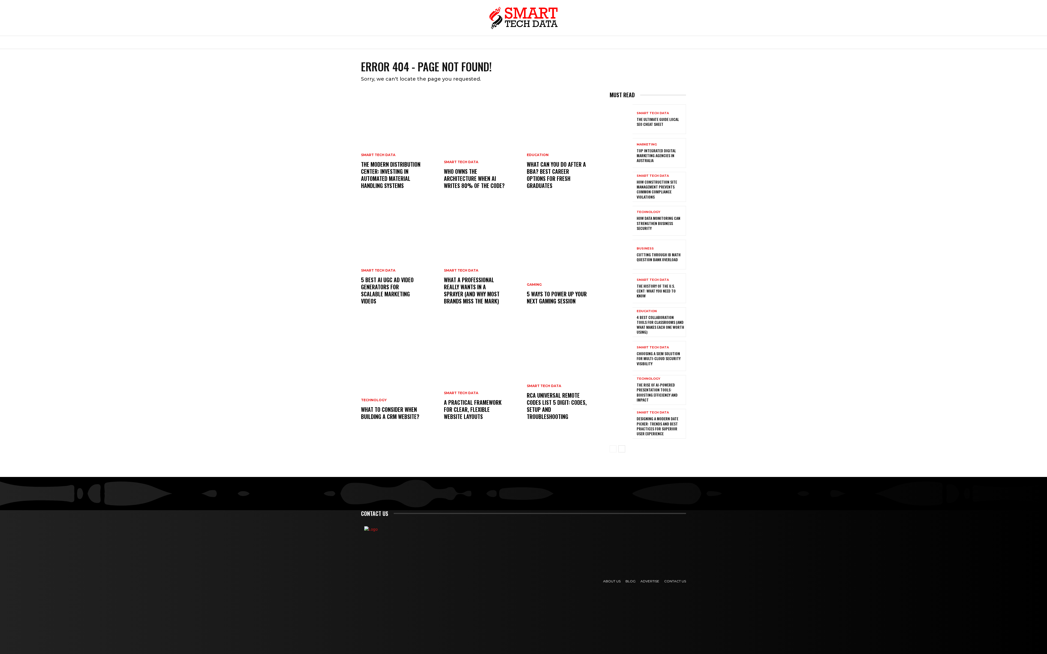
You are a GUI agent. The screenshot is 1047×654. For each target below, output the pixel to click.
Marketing (532, 42)
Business (442, 42)
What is (472, 42)
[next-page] (621, 448)
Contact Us (675, 581)
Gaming (534, 284)
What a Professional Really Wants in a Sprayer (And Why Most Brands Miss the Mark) (472, 290)
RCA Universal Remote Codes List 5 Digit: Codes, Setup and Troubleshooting (557, 406)
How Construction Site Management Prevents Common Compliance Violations (657, 189)
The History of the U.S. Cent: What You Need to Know (656, 291)
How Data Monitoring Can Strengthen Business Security (658, 223)
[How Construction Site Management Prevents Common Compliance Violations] (621, 187)
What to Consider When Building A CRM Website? (390, 413)
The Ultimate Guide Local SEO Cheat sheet (658, 121)
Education (598, 42)
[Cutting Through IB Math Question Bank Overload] (621, 254)
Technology (407, 42)
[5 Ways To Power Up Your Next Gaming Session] (565, 260)
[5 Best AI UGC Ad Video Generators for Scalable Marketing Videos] (399, 260)
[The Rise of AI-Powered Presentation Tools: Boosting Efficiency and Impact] (621, 390)
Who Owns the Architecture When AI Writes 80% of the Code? (474, 178)
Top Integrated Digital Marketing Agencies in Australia (656, 155)
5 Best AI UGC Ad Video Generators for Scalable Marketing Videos (387, 290)
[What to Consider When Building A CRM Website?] (399, 376)
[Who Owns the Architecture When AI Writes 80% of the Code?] (482, 145)
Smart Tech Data (378, 155)
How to (501, 42)
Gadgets (565, 42)
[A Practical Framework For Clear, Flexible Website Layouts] (482, 376)
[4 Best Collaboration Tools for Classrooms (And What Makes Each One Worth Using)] (621, 322)
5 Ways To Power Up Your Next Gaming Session (557, 297)
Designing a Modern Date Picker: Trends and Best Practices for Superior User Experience (657, 426)
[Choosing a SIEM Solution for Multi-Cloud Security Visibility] (621, 356)
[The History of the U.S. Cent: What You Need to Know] (621, 288)
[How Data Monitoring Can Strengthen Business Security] (621, 221)
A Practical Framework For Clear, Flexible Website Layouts (473, 409)
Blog (630, 581)
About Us (612, 581)
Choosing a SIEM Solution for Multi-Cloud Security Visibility (659, 358)
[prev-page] (613, 448)
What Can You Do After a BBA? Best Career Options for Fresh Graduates (556, 175)
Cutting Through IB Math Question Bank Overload (659, 257)
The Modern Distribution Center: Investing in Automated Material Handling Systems (390, 175)
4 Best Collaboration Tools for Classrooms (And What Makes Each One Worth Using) (660, 324)
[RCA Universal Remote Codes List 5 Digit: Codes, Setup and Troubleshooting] (565, 376)
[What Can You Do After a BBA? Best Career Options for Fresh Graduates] (565, 145)
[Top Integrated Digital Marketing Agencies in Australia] (621, 153)
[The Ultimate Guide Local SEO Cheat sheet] (621, 119)
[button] (643, 42)
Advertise (649, 581)
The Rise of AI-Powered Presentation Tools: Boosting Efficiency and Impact (657, 392)
